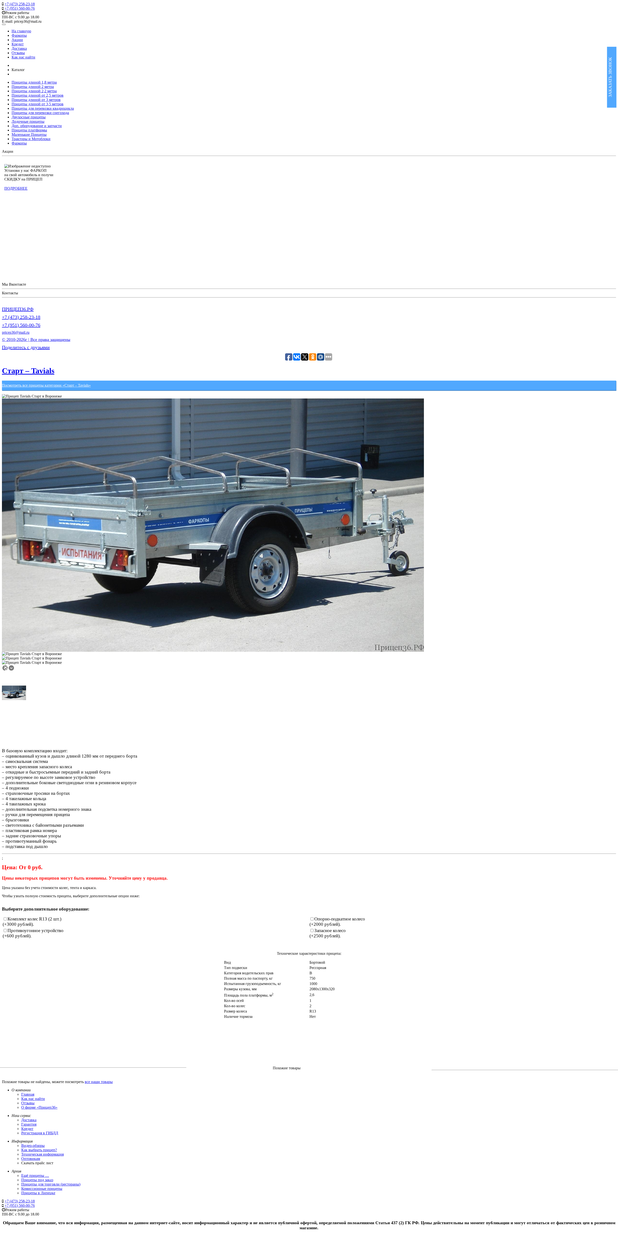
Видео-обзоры (33, 1146)
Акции (17, 40)
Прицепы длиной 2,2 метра (34, 91)
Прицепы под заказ (37, 1180)
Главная (27, 1094)
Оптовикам (30, 1159)
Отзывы (18, 53)
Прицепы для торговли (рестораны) (50, 1184)
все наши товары (99, 1082)
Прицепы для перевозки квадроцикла (43, 108)
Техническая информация (42, 1154)
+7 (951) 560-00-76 (20, 8)
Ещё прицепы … (35, 1175)
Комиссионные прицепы (41, 1189)
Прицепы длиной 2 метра (33, 87)
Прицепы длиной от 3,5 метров (37, 104)
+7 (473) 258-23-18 (20, 4)
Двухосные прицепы (29, 117)
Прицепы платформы (29, 130)
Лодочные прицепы (28, 121)
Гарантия (28, 1124)
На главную (21, 31)
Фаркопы (19, 35)
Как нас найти (23, 57)
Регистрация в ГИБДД (39, 1133)
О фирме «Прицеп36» (39, 1107)
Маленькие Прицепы (29, 134)
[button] (6, 669)
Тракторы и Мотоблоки (31, 139)
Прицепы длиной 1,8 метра (34, 82)
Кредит (18, 44)
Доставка (19, 48)
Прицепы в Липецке (38, 1193)
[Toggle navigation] (4, 24)
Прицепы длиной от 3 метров (36, 100)
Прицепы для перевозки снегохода (40, 113)
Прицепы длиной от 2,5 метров (37, 95)
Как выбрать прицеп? (39, 1150)
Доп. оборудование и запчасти (37, 126)
